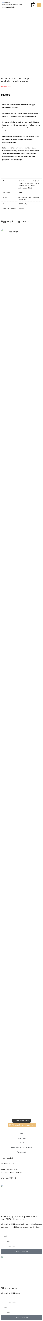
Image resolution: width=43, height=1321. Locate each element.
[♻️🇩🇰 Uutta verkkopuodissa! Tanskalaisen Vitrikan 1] (21, 455)
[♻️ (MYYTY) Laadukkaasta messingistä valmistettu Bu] (21, 843)
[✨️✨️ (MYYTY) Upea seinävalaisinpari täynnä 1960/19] (21, 665)
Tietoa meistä (21, 1152)
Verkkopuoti (21, 1138)
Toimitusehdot (21, 1143)
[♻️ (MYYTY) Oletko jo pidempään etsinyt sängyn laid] (21, 1027)
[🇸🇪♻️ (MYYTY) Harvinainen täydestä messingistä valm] (21, 299)
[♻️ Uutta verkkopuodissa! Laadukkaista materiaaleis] (21, 557)
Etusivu (21, 1134)
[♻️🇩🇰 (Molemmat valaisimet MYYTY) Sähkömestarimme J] (21, 342)
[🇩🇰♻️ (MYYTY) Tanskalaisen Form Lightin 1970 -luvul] (21, 890)
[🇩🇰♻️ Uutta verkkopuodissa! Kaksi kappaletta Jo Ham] (21, 1083)
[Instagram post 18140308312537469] (21, 422)
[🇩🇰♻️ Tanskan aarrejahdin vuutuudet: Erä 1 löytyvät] (21, 410)
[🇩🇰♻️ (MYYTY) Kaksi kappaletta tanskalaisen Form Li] (21, 256)
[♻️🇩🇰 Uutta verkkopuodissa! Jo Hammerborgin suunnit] (21, 728)
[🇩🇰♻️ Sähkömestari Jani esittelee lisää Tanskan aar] (21, 330)
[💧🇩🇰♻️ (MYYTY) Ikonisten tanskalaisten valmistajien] (21, 508)
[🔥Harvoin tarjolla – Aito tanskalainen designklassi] (21, 610)
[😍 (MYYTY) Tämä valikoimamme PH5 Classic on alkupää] (21, 374)
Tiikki (20, 192)
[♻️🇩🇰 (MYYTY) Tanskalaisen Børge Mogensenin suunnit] (21, 790)
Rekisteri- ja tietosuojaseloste (21, 1147)
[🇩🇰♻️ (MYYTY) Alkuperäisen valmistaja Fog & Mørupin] (21, 934)
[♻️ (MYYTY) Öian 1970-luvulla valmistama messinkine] (21, 982)
